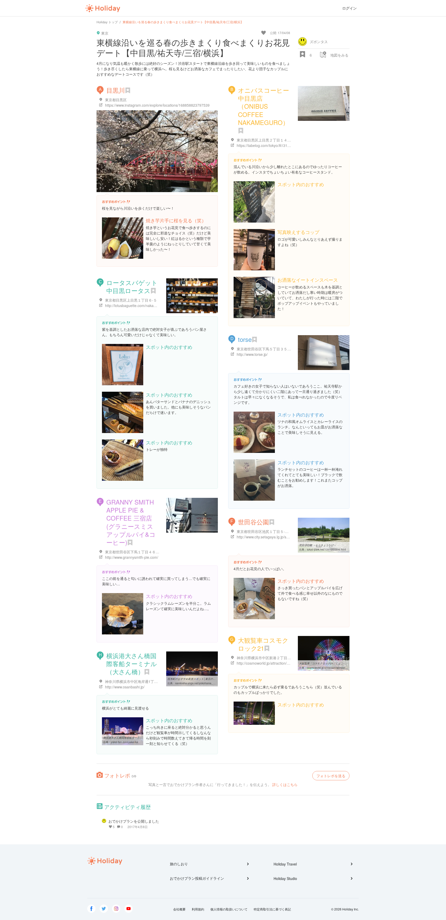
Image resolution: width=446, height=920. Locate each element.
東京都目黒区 (116, 99)
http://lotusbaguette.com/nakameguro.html (139, 305)
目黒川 (115, 90)
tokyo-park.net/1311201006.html (326, 549)
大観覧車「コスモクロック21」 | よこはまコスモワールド (333, 663)
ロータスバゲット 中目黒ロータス (132, 286)
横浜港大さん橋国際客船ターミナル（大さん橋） (131, 663)
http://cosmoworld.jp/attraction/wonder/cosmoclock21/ (280, 663)
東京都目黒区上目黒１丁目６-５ (131, 300)
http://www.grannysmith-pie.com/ (131, 557)
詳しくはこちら (285, 784)
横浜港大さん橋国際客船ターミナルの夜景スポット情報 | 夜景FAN (141, 738)
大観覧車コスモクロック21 (263, 643)
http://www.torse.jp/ (252, 354)
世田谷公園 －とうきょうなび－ (317, 545)
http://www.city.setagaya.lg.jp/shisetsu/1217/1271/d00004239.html (290, 536)
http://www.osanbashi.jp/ (125, 686)
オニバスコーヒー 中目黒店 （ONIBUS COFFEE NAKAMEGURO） (263, 106)
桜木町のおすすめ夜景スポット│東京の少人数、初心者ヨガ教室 (204, 679)
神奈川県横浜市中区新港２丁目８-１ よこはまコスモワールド (287, 657)
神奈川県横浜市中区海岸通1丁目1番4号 (137, 681)
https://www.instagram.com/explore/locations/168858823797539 (157, 105)
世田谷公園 (253, 521)
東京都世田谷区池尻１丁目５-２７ (264, 531)
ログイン (349, 8)
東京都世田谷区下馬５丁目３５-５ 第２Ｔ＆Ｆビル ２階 (282, 348)
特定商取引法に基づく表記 (272, 909)
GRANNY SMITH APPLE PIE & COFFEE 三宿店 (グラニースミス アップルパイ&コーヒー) (131, 522)
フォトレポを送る (330, 775)
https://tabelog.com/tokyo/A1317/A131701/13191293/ (280, 145)
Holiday (102, 8)
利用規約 (198, 909)
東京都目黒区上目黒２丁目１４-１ (264, 140)
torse (245, 339)
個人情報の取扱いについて (229, 909)
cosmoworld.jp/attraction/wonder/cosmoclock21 (335, 668)
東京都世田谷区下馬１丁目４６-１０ (134, 551)
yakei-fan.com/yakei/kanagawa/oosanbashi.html (139, 742)
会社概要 (179, 909)
